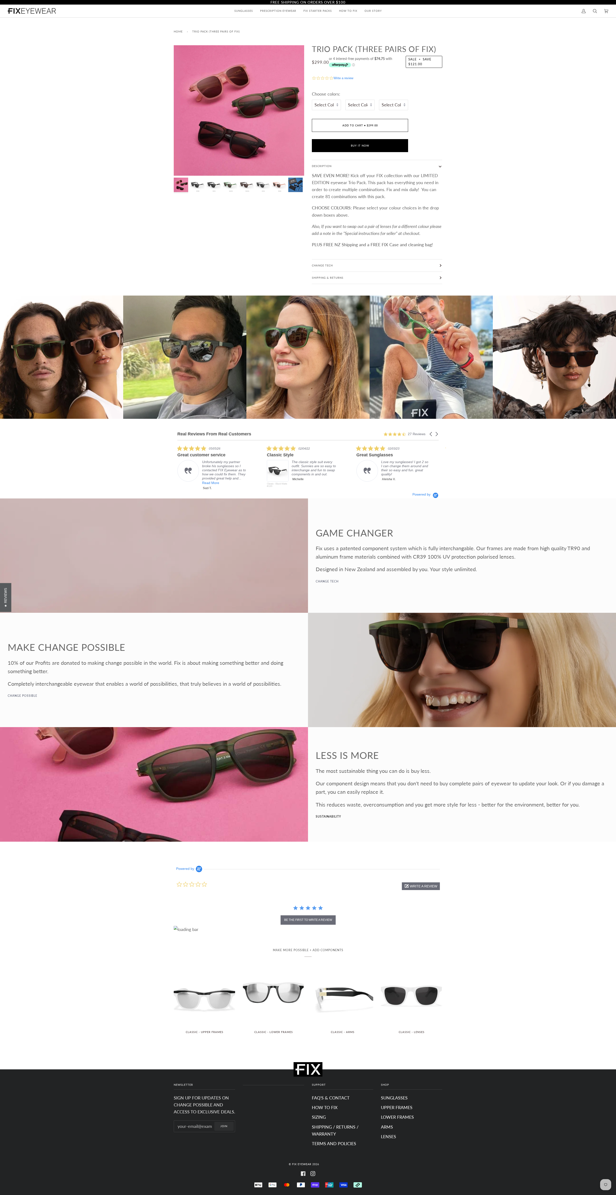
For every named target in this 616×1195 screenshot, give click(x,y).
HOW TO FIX (325, 1107)
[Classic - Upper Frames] (204, 995)
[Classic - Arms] (342, 995)
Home (178, 31)
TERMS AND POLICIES (334, 1143)
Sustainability (328, 816)
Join (223, 1126)
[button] (431, 434)
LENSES (388, 1136)
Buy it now (360, 145)
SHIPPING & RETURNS (327, 277)
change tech (327, 581)
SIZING (319, 1117)
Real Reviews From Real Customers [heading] (214, 434)
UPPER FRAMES (396, 1107)
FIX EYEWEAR (301, 1164)
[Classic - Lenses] (411, 995)
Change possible (22, 696)
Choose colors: (326, 94)
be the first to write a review (308, 920)
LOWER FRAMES (397, 1117)
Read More (374, 483)
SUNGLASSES (394, 1097)
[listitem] (198, 468)
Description (322, 166)
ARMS (387, 1127)
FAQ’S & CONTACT (331, 1097)
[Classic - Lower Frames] (273, 995)
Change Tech (322, 265)
